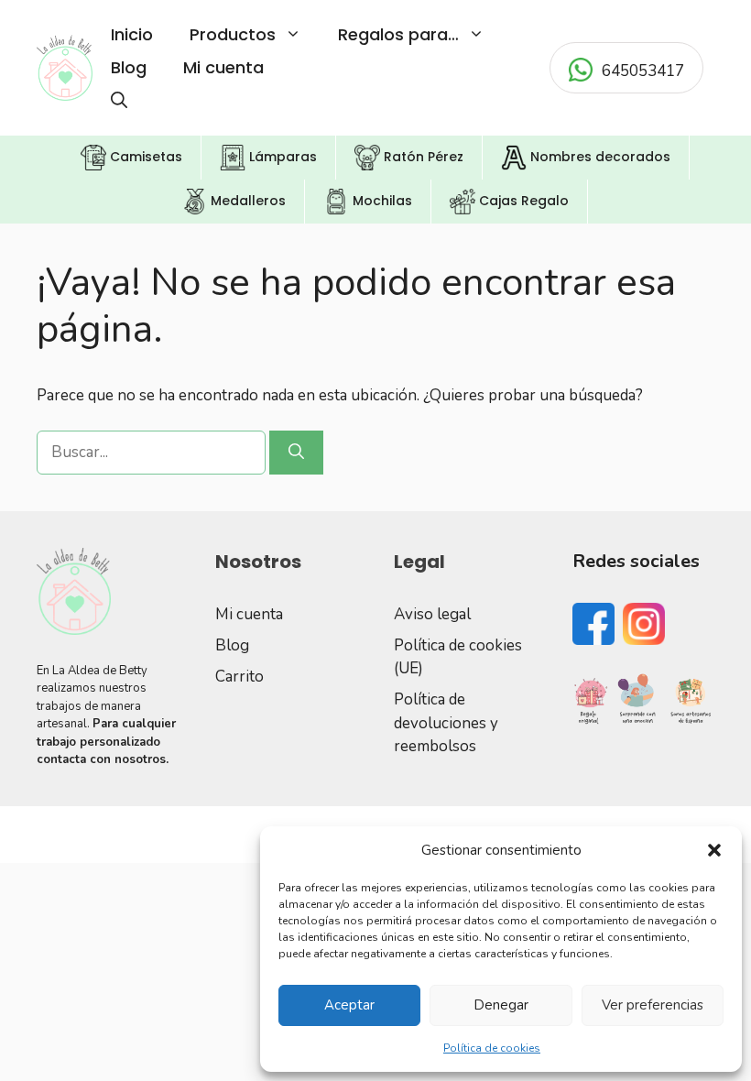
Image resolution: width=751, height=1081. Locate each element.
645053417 (643, 71)
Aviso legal (432, 614)
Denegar (500, 1005)
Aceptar (349, 1005)
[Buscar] (296, 453)
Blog (129, 67)
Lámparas (281, 156)
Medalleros (246, 200)
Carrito (239, 676)
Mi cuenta (223, 67)
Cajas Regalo (522, 200)
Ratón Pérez (421, 156)
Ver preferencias (652, 1005)
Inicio (132, 34)
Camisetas (144, 156)
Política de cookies (491, 1048)
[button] (714, 850)
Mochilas (380, 200)
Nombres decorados (598, 156)
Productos (233, 34)
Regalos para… (398, 34)
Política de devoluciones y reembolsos (446, 723)
